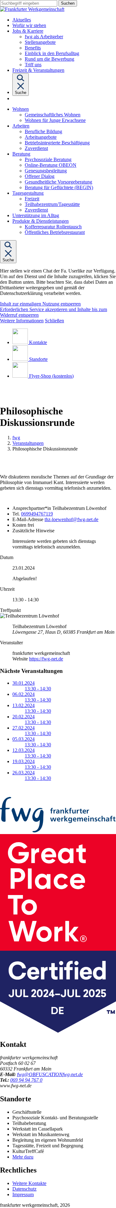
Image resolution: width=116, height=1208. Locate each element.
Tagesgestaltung (28, 193)
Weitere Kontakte (29, 1183)
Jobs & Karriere (27, 31)
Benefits (33, 47)
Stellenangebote (40, 42)
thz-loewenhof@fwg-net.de (71, 519)
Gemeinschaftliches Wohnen (52, 114)
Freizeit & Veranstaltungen (38, 70)
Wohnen (20, 109)
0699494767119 (37, 513)
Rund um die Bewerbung (49, 59)
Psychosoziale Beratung (48, 159)
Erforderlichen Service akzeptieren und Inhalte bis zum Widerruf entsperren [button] (53, 312)
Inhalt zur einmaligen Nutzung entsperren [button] (40, 303)
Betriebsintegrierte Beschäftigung (57, 142)
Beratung (21, 153)
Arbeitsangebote (41, 137)
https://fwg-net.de (46, 658)
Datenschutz (24, 1189)
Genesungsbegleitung (46, 170)
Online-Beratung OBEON (50, 165)
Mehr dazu (22, 1156)
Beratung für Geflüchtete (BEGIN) (59, 187)
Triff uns (33, 64)
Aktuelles (21, 19)
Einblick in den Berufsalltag (52, 53)
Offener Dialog (39, 176)
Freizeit (32, 198)
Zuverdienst (36, 148)
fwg (16, 437)
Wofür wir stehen (29, 25)
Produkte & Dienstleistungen (40, 221)
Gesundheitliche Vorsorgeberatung (58, 181)
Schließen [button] (54, 320)
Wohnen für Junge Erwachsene (55, 120)
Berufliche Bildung (43, 131)
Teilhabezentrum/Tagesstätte (52, 204)
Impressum (23, 1194)
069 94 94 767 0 (26, 1080)
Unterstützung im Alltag (35, 215)
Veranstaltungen (28, 443)
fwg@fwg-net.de (50, 1074)
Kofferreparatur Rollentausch (53, 226)
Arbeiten (20, 125)
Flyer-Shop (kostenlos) (51, 376)
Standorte (38, 359)
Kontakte (38, 342)
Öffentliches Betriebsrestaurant (55, 232)
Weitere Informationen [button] (22, 320)
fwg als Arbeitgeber (44, 36)
